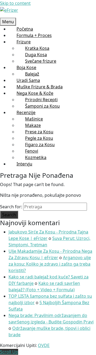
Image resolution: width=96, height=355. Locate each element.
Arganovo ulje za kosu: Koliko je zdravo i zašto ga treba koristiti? (50, 264)
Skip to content (15, 3)
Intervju (24, 164)
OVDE (44, 345)
